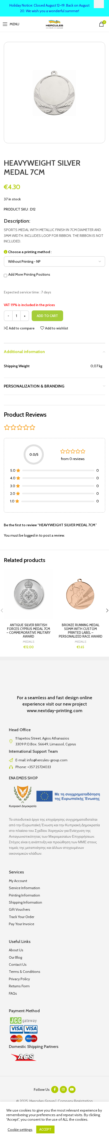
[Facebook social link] (54, 1089)
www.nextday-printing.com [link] (54, 710)
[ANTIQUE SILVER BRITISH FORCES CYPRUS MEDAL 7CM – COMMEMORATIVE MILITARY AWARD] (28, 594)
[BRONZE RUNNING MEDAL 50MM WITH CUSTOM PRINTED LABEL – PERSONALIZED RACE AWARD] (80, 594)
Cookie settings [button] (20, 1129)
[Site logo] (54, 23)
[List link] (54, 760)
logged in (31, 535)
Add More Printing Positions (29, 274)
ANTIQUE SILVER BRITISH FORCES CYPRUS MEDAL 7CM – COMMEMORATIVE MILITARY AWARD (28, 630)
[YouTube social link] (72, 1089)
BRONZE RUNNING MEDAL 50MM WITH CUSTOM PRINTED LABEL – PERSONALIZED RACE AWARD (80, 630)
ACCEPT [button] (45, 1129)
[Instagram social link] (63, 1089)
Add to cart (47, 316)
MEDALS (28, 641)
